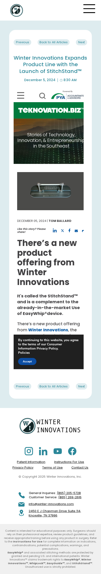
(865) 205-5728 (69, 493)
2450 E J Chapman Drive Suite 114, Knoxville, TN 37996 (55, 513)
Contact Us (79, 467)
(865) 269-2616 (70, 497)
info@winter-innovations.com (51, 504)
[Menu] (89, 8)
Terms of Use (52, 467)
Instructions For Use (69, 462)
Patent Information (31, 462)
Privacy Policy (22, 467)
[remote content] (49, 229)
